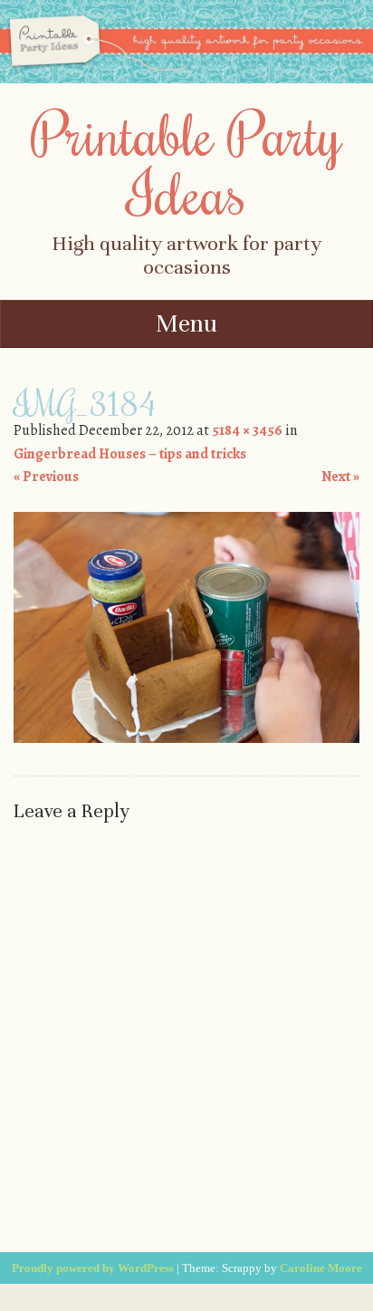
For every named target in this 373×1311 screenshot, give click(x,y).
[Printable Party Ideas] (186, 79)
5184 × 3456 (247, 430)
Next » (340, 477)
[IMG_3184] (186, 738)
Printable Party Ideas (186, 162)
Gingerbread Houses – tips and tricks (130, 454)
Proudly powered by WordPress (93, 1268)
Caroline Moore (321, 1268)
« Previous (46, 477)
